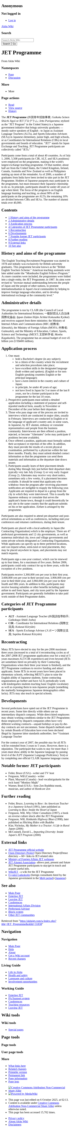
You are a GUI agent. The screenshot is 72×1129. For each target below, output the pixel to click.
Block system (15, 911)
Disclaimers (14, 1124)
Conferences (15, 902)
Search (6, 33)
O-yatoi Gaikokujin (19, 874)
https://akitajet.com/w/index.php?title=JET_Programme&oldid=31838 (28, 922)
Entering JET (15, 896)
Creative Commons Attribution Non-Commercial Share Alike (33, 1104)
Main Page (14, 892)
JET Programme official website (26, 849)
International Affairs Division (24, 905)
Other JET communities (21, 915)
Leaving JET (15, 899)
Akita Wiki (7, 26)
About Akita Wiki (18, 1121)
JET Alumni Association (21, 862)
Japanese (60, 878)
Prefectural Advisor (19, 908)
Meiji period (46, 878)
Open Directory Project (21, 852)
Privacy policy (16, 1118)
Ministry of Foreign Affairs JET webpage (31, 859)
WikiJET (13, 871)
